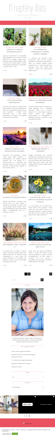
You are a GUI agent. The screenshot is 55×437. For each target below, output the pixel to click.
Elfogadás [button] (15, 433)
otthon (21, 47)
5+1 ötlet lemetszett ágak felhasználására (21, 360)
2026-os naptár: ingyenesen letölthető (21, 351)
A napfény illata (27, 8)
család (31, 147)
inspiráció (31, 98)
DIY (7, 47)
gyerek (35, 147)
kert (10, 47)
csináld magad (7, 242)
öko (16, 47)
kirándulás (45, 98)
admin (5, 70)
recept (16, 195)
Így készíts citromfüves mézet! (14, 197)
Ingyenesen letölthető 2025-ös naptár (20, 363)
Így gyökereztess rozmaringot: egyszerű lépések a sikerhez (40, 52)
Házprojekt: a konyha (16, 366)
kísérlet (47, 147)
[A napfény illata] (27, 423)
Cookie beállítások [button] (6, 433)
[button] (9, 404)
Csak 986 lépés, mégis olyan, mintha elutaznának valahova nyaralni (40, 200)
